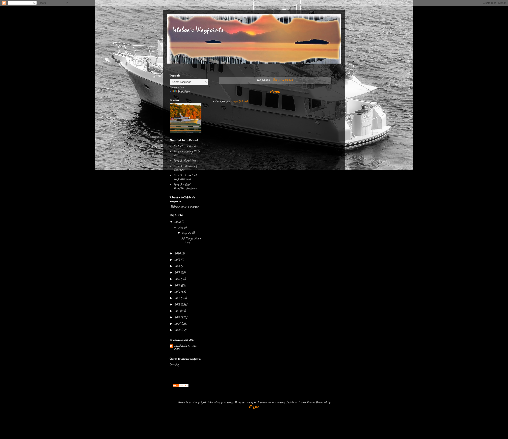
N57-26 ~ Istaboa (185, 146)
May (181, 227)
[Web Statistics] (181, 386)
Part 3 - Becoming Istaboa (185, 168)
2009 (177, 324)
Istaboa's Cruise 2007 (185, 347)
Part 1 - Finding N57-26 (187, 153)
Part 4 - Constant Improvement (185, 177)
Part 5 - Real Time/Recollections (185, 186)
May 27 (187, 233)
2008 (177, 330)
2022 (178, 222)
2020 (177, 253)
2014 (177, 292)
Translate (184, 91)
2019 (177, 260)
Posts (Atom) (238, 101)
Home (275, 92)
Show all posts (282, 79)
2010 (177, 317)
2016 (177, 279)
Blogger (254, 406)
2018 (177, 266)
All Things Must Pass (191, 240)
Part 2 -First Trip (185, 161)
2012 (177, 304)
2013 (177, 298)
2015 (177, 285)
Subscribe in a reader (185, 206)
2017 (177, 272)
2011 (177, 311)
